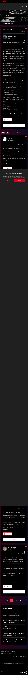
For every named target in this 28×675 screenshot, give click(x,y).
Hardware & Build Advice (7, 628)
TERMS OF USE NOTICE (10, 661)
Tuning (15, 113)
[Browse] (2, 6)
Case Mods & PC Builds (7, 622)
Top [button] (2, 671)
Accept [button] (19, 180)
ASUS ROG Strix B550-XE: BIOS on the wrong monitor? (13, 633)
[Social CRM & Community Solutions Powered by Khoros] (23, 672)
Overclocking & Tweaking (7, 23)
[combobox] (14, 15)
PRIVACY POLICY (18, 661)
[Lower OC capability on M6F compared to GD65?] (25, 132)
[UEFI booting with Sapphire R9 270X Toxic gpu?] (23, 132)
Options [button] (26, 23)
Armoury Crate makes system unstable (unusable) (13, 639)
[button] (4, 119)
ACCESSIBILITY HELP (6, 653)
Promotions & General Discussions (9, 615)
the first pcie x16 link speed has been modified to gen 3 (14, 620)
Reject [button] (8, 180)
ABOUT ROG (4, 652)
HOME (8, 652)
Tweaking (20, 113)
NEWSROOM (13, 652)
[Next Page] (20, 600)
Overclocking (9, 113)
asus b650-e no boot (7, 626)
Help (22, 6)
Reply (14, 125)
